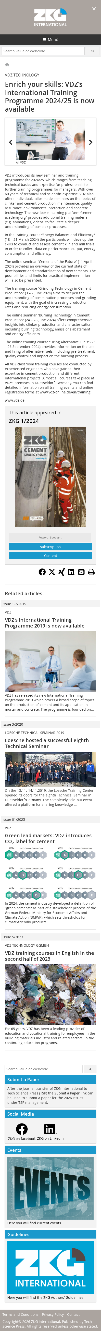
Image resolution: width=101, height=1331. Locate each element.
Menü (53, 39)
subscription (50, 546)
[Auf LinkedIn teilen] (71, 574)
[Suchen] (92, 51)
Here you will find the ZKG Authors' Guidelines (45, 1297)
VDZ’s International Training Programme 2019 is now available (45, 622)
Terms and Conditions (20, 1314)
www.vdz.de (15, 400)
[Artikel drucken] (91, 572)
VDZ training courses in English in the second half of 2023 (49, 956)
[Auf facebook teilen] (42, 574)
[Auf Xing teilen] (62, 574)
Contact (73, 1314)
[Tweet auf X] (52, 574)
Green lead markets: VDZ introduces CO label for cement (48, 838)
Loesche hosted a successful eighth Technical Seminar (47, 743)
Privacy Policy (53, 1314)
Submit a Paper (67, 1093)
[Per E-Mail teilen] (81, 572)
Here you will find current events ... (36, 1223)
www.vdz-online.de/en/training (65, 392)
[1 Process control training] (50, 139)
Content (50, 555)
